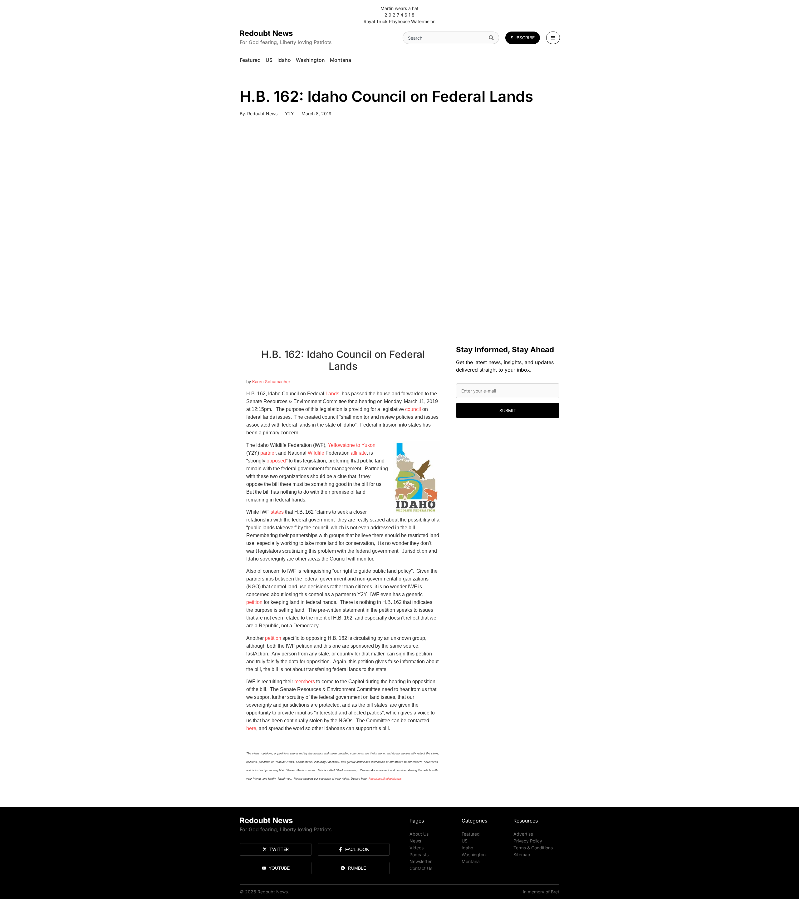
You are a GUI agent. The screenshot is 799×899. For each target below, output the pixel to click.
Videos (416, 847)
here (251, 728)
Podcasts (419, 854)
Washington (474, 854)
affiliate (359, 453)
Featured (471, 834)
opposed (276, 460)
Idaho (467, 847)
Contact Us (420, 868)
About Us (419, 834)
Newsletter (420, 861)
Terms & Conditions (533, 847)
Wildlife (316, 453)
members (304, 681)
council (413, 409)
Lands (332, 393)
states (277, 512)
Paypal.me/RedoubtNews (385, 778)
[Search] (492, 38)
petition (254, 602)
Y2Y (289, 113)
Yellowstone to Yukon (351, 445)
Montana (471, 861)
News (415, 840)
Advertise (523, 834)
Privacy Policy (527, 840)
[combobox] (444, 38)
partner (268, 453)
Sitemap (521, 854)
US (465, 840)
